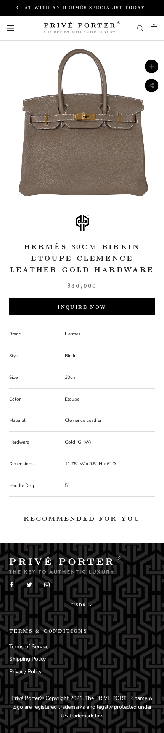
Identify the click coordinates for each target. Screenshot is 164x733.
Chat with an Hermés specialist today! (82, 7)
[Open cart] (154, 28)
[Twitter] (29, 584)
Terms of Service (28, 646)
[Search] (140, 28)
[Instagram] (47, 584)
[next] (149, 131)
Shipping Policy (27, 659)
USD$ (78, 604)
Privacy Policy (25, 671)
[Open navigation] (10, 28)
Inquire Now (82, 307)
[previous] (14, 131)
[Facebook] (11, 584)
